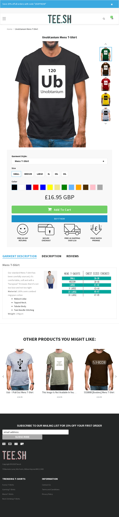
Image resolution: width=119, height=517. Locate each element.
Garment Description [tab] (19, 256)
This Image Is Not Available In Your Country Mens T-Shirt (69, 392)
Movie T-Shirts (7, 494)
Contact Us (46, 485)
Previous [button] (106, 44)
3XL (64, 174)
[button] (104, 18)
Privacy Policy (47, 494)
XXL (56, 174)
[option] (105, 54)
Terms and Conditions (50, 489)
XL (49, 174)
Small (16, 174)
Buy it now (59, 218)
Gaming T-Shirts (8, 489)
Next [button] (106, 124)
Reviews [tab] (72, 256)
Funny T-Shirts (8, 485)
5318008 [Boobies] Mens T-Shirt (99, 392)
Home (9, 29)
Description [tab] (51, 256)
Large (40, 174)
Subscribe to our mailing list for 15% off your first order (59, 425)
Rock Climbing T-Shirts (11, 499)
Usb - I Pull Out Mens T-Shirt (19, 392)
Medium (28, 174)
